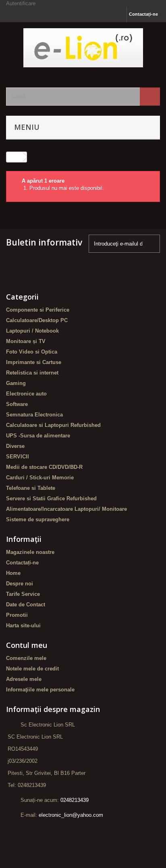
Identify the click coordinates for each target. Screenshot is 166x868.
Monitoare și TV (26, 341)
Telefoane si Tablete (30, 488)
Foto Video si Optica (31, 352)
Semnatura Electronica (34, 415)
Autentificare (20, 3)
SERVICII (17, 457)
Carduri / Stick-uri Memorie (40, 478)
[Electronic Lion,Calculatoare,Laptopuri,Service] (83, 47)
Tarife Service (23, 594)
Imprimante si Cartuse (33, 362)
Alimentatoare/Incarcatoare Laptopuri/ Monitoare (66, 509)
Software (17, 404)
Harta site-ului (23, 625)
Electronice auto (26, 394)
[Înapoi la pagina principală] (14, 157)
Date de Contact (25, 605)
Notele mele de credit (32, 669)
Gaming (16, 383)
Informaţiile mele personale (40, 690)
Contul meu (26, 645)
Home (13, 573)
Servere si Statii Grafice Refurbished (51, 498)
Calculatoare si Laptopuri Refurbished (53, 425)
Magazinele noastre (30, 552)
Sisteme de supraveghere (37, 519)
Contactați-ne (143, 14)
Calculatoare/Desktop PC (37, 320)
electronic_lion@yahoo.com (71, 815)
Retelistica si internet (32, 373)
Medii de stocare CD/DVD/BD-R (44, 467)
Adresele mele (24, 679)
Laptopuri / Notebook (32, 331)
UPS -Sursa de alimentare (38, 436)
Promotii (17, 615)
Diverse (15, 446)
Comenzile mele (26, 658)
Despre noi (19, 584)
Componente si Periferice (37, 310)
